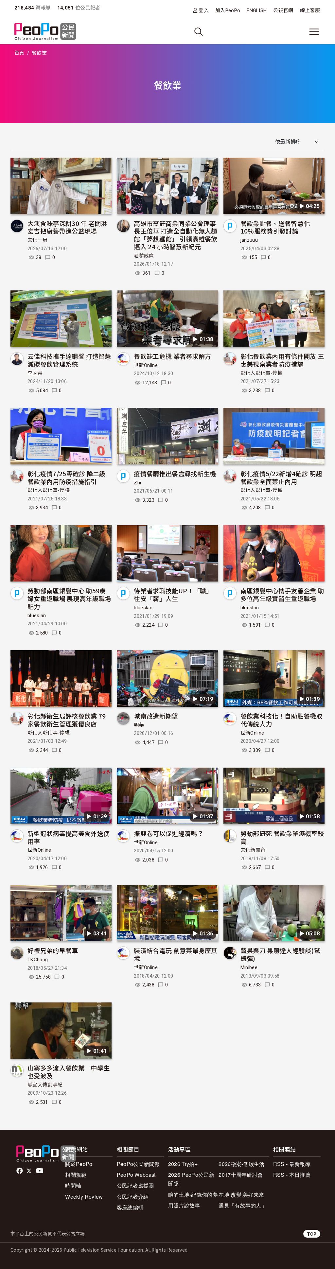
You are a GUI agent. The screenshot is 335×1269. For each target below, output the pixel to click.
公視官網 (283, 10)
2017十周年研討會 (241, 1174)
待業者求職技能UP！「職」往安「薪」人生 (173, 594)
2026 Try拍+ (183, 1164)
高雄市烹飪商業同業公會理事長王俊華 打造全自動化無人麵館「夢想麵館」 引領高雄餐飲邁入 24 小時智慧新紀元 (175, 235)
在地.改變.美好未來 (241, 1194)
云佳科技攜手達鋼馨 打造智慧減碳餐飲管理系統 (69, 360)
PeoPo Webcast (136, 1174)
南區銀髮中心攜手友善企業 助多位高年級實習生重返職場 (282, 594)
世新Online (146, 365)
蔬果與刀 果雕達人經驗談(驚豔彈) (280, 954)
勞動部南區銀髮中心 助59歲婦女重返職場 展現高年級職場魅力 (69, 598)
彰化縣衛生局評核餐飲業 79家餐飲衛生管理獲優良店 (66, 719)
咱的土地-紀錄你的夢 (193, 1194)
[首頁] (45, 32)
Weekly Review (84, 1196)
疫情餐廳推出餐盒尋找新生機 (175, 473)
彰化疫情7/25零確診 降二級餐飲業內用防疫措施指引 (66, 477)
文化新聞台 (253, 850)
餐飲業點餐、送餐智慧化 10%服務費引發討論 (275, 227)
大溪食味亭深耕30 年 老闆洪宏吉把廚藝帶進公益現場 (67, 227)
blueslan (36, 615)
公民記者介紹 (133, 1196)
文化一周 (37, 240)
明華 (139, 725)
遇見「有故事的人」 (243, 1205)
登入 (204, 10)
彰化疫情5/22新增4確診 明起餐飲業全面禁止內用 (281, 477)
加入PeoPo (227, 10)
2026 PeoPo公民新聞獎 (191, 1179)
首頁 (19, 53)
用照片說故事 (184, 1205)
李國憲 (35, 373)
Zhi (137, 483)
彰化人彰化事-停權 (261, 373)
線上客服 (310, 10)
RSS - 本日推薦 (291, 1174)
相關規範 (75, 1174)
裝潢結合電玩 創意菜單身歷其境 (175, 954)
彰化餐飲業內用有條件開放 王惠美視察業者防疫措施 (282, 360)
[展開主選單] (314, 31)
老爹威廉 (144, 256)
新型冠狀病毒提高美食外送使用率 (68, 837)
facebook (20, 1171)
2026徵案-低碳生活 (242, 1164)
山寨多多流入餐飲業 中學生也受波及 (68, 1071)
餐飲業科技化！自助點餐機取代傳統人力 (281, 719)
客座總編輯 (130, 1207)
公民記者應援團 (135, 1185)
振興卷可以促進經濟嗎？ (168, 833)
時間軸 (73, 1185)
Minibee (248, 967)
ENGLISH (257, 10)
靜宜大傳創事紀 (44, 1085)
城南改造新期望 (156, 715)
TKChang (37, 960)
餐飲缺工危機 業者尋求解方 (172, 356)
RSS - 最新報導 (291, 1164)
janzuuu (249, 240)
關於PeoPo (78, 1164)
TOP (311, 1234)
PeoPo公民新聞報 (138, 1164)
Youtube (40, 1171)
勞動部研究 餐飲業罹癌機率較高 (282, 837)
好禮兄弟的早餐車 (52, 950)
